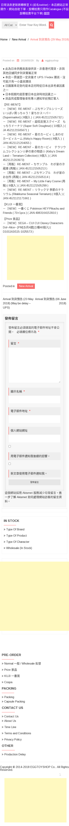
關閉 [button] (47, 13)
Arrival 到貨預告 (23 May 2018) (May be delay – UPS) (18, 303)
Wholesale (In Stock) (19, 548)
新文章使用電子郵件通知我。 (29, 473)
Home (4, 39)
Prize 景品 (10, 669)
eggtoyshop (52, 60)
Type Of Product (16, 535)
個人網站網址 (19, 430)
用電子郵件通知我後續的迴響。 (30, 456)
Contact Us (11, 716)
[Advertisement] (36, 259)
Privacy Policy (13, 739)
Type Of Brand (15, 529)
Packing (9, 697)
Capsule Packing (14, 701)
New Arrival (19, 39)
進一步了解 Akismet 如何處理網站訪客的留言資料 (33, 497)
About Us (10, 720)
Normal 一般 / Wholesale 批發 (22, 663)
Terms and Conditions (17, 733)
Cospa (8, 682)
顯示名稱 (18, 391)
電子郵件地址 (20, 411)
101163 (9, 231)
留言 (15, 343)
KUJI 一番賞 (12, 675)
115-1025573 (23, 231)
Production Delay (15, 754)
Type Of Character (17, 541)
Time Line (10, 727)
